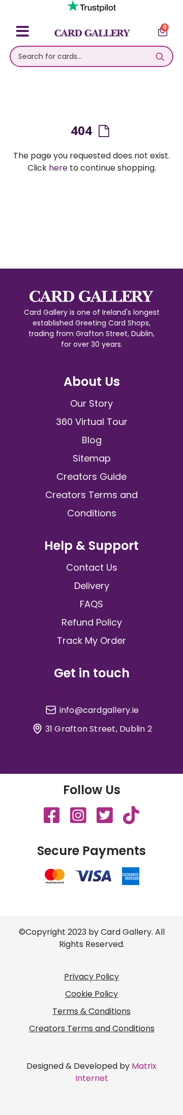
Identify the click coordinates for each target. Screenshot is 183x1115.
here (58, 168)
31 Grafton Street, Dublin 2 (98, 729)
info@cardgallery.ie (99, 710)
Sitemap (92, 458)
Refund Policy (92, 622)
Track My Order (91, 640)
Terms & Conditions (91, 1011)
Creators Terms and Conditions (92, 1028)
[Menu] (22, 33)
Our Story (91, 403)
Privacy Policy (91, 976)
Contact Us (91, 567)
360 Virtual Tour (92, 421)
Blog (92, 440)
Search (159, 56)
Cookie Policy (91, 994)
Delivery (91, 585)
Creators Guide (91, 476)
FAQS (91, 604)
